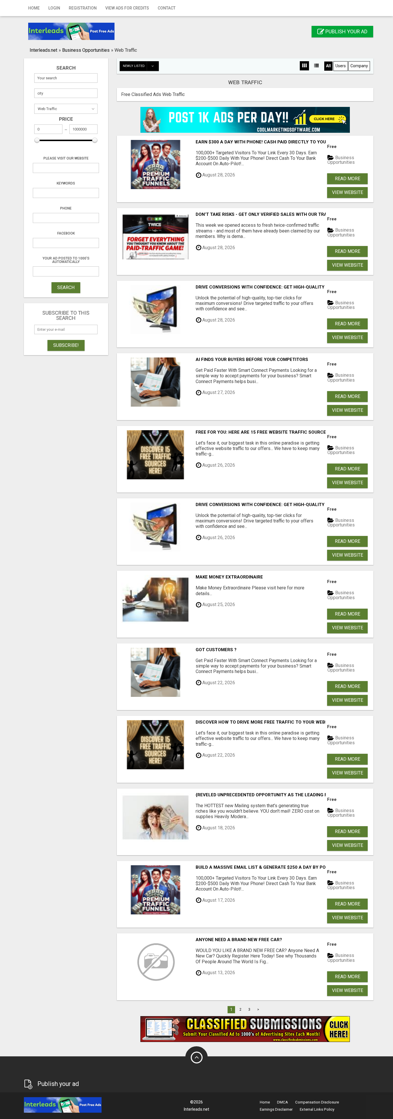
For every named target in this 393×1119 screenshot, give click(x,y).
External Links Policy (317, 1109)
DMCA (282, 1102)
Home (34, 8)
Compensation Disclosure (317, 1102)
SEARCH (66, 287)
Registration (83, 8)
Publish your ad (345, 31)
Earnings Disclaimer (276, 1109)
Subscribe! (66, 345)
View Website (347, 192)
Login (54, 8)
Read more (347, 178)
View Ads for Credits (127, 8)
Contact (166, 8)
